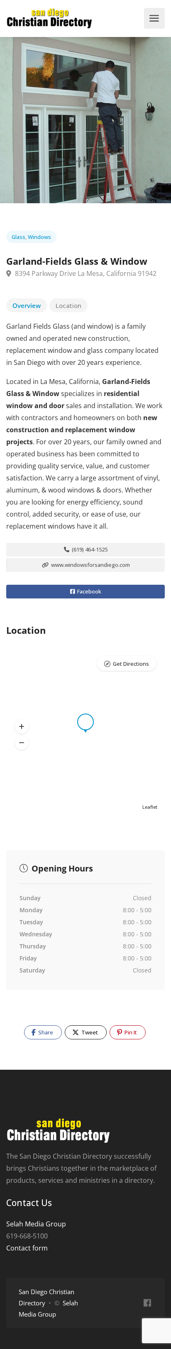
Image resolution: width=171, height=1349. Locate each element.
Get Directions (131, 663)
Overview (26, 305)
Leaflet (149, 807)
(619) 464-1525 (89, 549)
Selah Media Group (36, 1223)
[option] (85, 120)
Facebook (88, 591)
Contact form (27, 1248)
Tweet (89, 1032)
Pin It (130, 1032)
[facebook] (147, 1303)
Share (45, 1032)
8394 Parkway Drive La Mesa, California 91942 (84, 273)
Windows (39, 237)
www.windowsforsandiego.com (90, 565)
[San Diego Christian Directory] (49, 18)
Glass (18, 237)
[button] (22, 727)
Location (68, 305)
